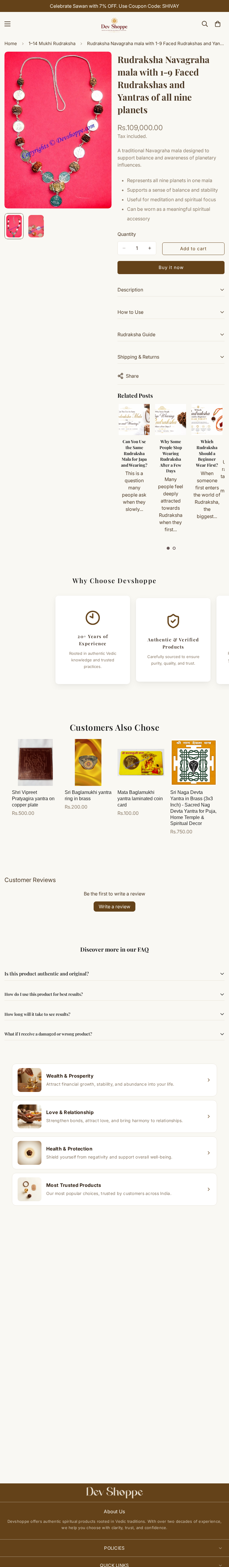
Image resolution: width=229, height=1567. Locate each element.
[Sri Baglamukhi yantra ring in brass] (88, 762)
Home (10, 43)
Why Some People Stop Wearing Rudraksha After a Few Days (134, 456)
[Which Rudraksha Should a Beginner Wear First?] (170, 419)
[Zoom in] (99, 64)
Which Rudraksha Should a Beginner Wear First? (170, 453)
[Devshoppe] (114, 24)
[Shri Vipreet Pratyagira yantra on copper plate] (35, 762)
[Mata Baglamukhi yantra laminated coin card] (140, 762)
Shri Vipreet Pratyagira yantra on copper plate (33, 798)
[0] (218, 24)
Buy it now (171, 267)
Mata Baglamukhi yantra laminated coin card (140, 798)
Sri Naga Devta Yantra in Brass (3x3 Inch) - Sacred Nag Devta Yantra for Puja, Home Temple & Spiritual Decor (193, 808)
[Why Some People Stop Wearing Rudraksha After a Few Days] (133, 419)
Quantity (126, 234)
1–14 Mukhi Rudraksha (52, 43)
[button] (168, 548)
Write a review (114, 907)
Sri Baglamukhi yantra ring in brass (88, 795)
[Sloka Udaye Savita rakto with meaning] (206, 419)
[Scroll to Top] (217, 1534)
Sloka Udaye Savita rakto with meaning (207, 447)
